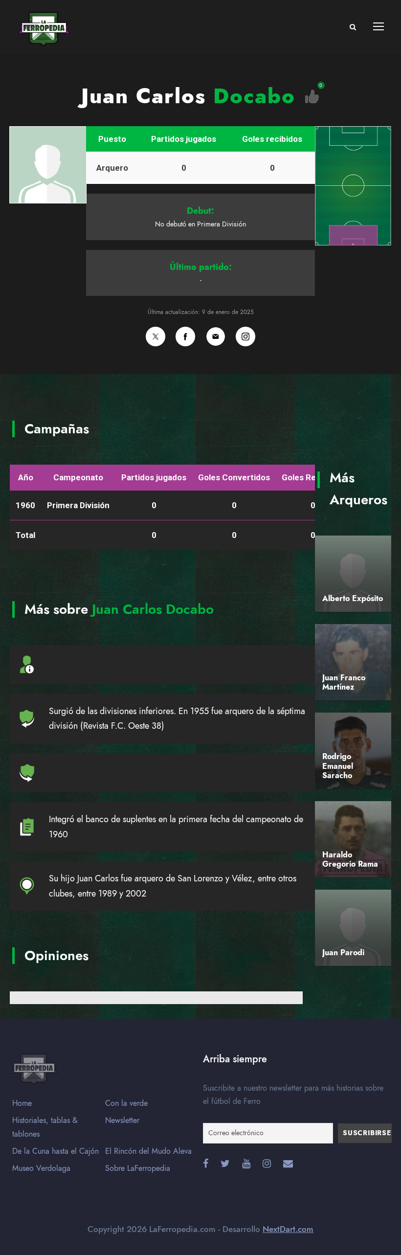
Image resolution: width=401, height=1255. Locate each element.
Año (25, 477)
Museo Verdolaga (41, 1168)
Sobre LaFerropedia (137, 1168)
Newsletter (122, 1120)
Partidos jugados (183, 139)
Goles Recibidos (313, 477)
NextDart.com (288, 1229)
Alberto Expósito (352, 598)
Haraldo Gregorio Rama (350, 860)
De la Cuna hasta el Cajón (55, 1151)
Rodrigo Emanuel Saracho (337, 766)
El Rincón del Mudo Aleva (148, 1151)
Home (22, 1103)
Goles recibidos (272, 139)
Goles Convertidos (234, 477)
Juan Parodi (343, 952)
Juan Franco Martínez (343, 682)
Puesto (112, 139)
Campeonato (78, 477)
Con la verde (126, 1103)
